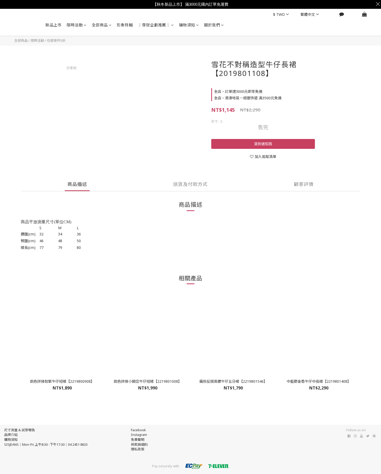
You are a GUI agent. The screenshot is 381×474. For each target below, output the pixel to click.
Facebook (138, 430)
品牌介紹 (11, 434)
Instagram (139, 434)
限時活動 (75, 24)
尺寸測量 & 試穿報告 (19, 430)
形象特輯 (125, 24)
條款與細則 (139, 444)
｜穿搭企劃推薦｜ (154, 24)
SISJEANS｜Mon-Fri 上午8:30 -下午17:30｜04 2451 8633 (46, 444)
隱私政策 (137, 449)
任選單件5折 (56, 40)
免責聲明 (137, 439)
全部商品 (100, 24)
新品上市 (53, 24)
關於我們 (212, 24)
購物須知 (187, 24)
